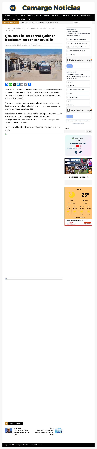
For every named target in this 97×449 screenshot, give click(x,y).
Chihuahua (21, 19)
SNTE (29, 19)
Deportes (66, 15)
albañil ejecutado (16, 423)
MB (14, 19)
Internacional (86, 15)
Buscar (67, 129)
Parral (22, 15)
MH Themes (38, 445)
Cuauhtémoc (56, 15)
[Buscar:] (82, 22)
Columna (7, 19)
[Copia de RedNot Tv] (78, 173)
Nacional (75, 15)
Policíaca (33, 45)
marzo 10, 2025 (11, 45)
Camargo (7, 15)
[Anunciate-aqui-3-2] (78, 224)
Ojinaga (46, 15)
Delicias (30, 15)
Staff (19, 45)
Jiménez (15, 15)
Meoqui (38, 15)
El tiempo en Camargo (79, 217)
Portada (39, 45)
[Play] (76, 152)
